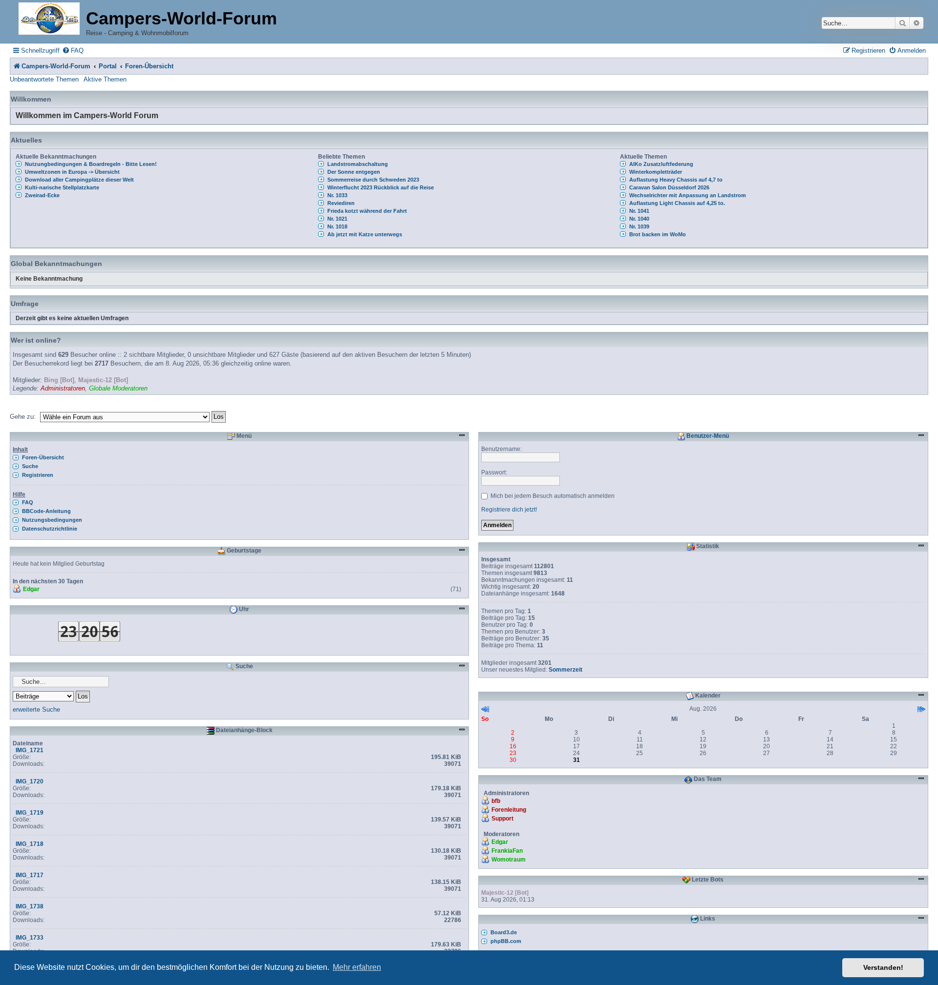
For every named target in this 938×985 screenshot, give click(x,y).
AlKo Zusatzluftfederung (661, 164)
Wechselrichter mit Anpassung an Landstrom (687, 195)
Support (502, 818)
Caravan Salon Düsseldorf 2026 (669, 187)
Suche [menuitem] (30, 466)
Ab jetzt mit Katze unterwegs (364, 234)
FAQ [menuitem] (27, 502)
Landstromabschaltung (357, 164)
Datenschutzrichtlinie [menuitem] (49, 529)
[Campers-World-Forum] (49, 19)
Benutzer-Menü (707, 435)
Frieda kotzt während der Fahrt (367, 211)
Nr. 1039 (639, 226)
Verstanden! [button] (883, 967)
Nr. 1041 (639, 211)
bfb (495, 801)
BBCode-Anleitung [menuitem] (46, 511)
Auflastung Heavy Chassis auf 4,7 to (676, 180)
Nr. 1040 (639, 219)
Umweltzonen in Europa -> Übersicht (72, 172)
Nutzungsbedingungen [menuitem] (52, 520)
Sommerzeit (565, 669)
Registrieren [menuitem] (37, 475)
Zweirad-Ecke (42, 195)
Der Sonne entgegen (353, 172)
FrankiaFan (507, 850)
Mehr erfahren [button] (357, 967)
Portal (108, 66)
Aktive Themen (105, 79)
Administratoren (63, 388)
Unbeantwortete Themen (44, 79)
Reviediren (341, 203)
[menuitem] (73, 50)
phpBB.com (505, 941)
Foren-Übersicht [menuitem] (43, 457)
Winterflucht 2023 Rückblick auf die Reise (380, 187)
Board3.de (503, 932)
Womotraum (508, 859)
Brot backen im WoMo (657, 234)
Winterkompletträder (655, 172)
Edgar (31, 589)
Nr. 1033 (337, 195)
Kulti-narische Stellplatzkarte (62, 187)
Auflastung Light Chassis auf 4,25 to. (677, 203)
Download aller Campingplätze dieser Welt (79, 180)
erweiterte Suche (36, 709)
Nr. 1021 (337, 219)
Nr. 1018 (337, 226)
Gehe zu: (23, 416)
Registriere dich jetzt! (509, 509)
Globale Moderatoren (118, 388)
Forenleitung (508, 809)
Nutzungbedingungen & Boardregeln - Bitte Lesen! (91, 164)
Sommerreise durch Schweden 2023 (373, 180)
